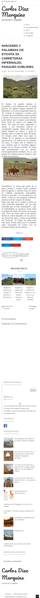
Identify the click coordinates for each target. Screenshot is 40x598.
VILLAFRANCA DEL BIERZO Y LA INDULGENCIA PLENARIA (24, 440)
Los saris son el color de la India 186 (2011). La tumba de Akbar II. (25, 480)
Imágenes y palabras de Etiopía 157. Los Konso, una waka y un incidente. (30, 293)
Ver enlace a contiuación (12, 561)
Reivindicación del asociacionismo (20, 492)
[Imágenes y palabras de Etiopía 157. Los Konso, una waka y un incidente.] (30, 279)
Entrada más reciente (8, 307)
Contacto (8, 594)
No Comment (29, 71)
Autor (28, 30)
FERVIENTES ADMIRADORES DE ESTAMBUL (24, 519)
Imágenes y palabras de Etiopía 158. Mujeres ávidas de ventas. (19, 293)
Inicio (27, 24)
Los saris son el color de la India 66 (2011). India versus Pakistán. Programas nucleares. (24, 455)
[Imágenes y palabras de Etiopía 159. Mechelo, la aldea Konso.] (7, 279)
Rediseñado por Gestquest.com (16, 597)
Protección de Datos (20, 594)
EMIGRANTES (19, 531)
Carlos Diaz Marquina (15, 11)
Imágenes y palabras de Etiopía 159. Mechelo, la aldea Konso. (7, 292)
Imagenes (29, 36)
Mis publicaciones (32, 27)
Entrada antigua (32, 307)
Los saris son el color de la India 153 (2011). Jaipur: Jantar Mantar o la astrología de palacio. (24, 468)
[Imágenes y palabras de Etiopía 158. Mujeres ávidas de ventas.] (18, 279)
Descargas (30, 33)
